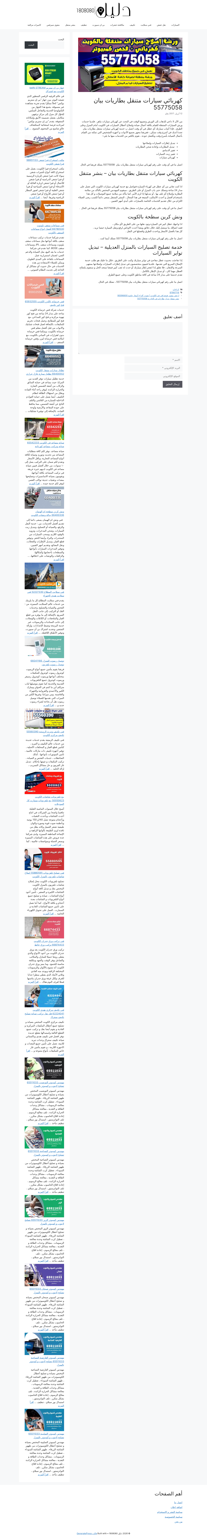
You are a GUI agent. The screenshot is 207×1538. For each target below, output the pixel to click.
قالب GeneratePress (87, 1533)
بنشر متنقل (70, 25)
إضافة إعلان (176, 1507)
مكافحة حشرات (117, 25)
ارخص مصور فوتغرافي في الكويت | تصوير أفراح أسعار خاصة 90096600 (148, 295)
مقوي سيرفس (53, 25)
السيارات (175, 25)
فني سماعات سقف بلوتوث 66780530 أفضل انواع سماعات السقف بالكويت (47, 229)
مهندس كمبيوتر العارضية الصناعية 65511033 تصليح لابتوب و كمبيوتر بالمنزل (46, 1361)
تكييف (132, 25)
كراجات (176, 289)
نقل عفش (161, 25)
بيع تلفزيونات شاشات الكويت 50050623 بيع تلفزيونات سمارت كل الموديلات (45, 800)
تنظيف (84, 25)
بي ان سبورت (98, 25)
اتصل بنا (178, 1502)
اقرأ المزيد (34, 197)
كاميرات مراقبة (34, 25)
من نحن (178, 1521)
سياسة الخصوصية (173, 1516)
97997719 (174, 292)
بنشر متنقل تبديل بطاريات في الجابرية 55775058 (158, 298)
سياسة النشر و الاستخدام (169, 1512)
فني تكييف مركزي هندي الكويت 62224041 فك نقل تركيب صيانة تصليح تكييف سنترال (44, 1014)
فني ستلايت (146, 25)
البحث (61, 39)
